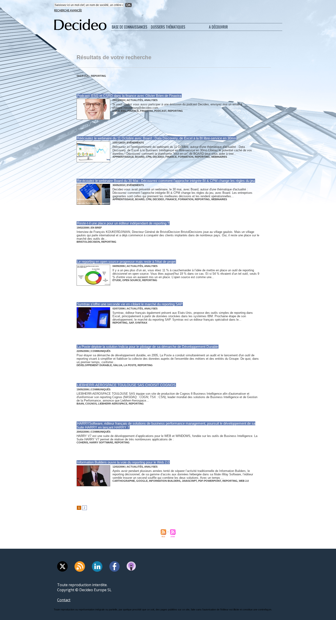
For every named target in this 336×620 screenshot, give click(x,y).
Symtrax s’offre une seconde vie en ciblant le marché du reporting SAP (129, 304)
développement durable (94, 365)
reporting (175, 110)
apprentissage (123, 156)
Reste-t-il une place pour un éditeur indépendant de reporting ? (123, 223)
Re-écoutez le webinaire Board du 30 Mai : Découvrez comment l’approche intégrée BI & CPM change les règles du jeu (166, 181)
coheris (82, 442)
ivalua (117, 365)
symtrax (141, 322)
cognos (91, 403)
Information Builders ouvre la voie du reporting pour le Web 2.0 (123, 462)
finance (133, 110)
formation (185, 156)
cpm (148, 156)
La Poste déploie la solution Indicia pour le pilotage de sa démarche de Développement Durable (147, 347)
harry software (101, 442)
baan (80, 403)
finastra (146, 110)
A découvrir (218, 27)
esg (123, 110)
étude (116, 280)
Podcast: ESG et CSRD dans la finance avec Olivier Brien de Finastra (129, 96)
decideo (158, 156)
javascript (189, 480)
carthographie (123, 480)
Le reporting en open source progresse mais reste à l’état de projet (126, 261)
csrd (116, 110)
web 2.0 (244, 480)
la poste (130, 365)
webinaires (219, 156)
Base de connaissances (129, 27)
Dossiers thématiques (168, 27)
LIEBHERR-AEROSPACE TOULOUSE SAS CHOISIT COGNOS (126, 385)
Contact (63, 599)
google (142, 480)
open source (131, 280)
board (139, 156)
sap (131, 322)
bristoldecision (88, 241)
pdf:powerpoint (209, 480)
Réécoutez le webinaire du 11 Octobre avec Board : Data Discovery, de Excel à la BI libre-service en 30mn (156, 138)
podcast (160, 110)
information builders (164, 480)
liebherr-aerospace (112, 403)
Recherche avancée (68, 10)
